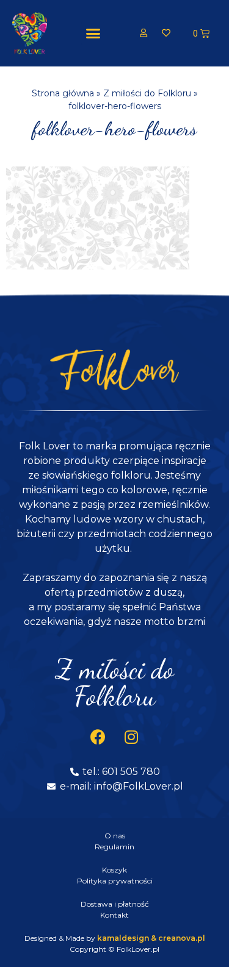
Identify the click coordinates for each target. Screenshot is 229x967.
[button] (92, 33)
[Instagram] (131, 737)
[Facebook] (97, 737)
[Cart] (201, 33)
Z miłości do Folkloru (147, 93)
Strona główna (63, 93)
